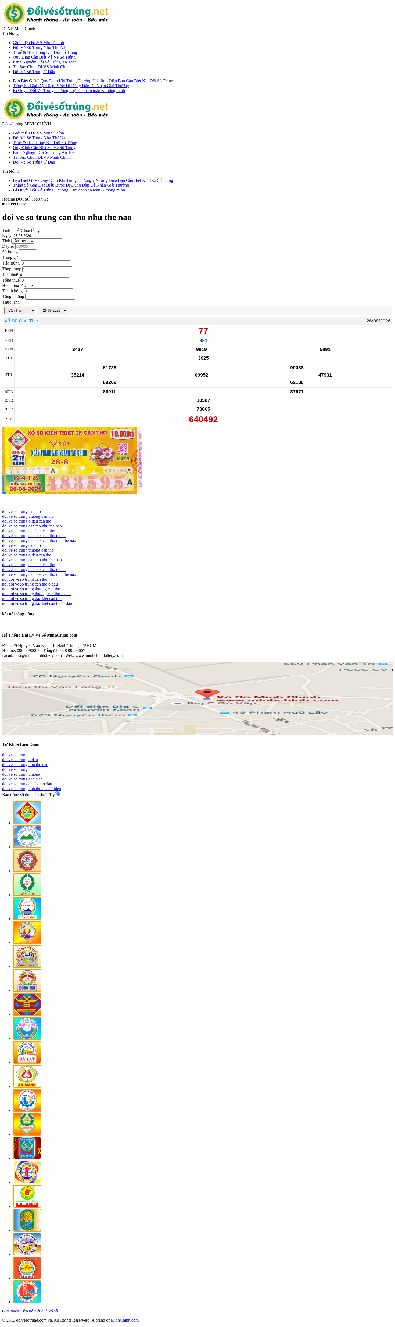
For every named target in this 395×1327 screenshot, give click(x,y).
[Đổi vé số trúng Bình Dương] (27, 1206)
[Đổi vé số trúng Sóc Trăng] (27, 1158)
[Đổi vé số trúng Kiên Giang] (27, 966)
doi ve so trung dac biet (22, 779)
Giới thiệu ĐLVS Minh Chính (38, 42)
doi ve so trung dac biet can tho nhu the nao (39, 540)
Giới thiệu (10, 1311)
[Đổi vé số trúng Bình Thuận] (27, 1182)
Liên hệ (26, 1311)
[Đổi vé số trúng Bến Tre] (27, 894)
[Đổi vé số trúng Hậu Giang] (27, 1038)
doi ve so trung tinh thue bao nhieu (31, 788)
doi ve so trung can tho (21, 511)
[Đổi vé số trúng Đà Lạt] (27, 1062)
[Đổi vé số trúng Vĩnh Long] (27, 1014)
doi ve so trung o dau (20, 759)
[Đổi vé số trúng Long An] (27, 1134)
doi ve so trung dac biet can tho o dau (34, 535)
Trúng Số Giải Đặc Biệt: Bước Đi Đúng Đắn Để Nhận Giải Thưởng (71, 85)
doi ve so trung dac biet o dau (27, 784)
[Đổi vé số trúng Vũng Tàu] (27, 1254)
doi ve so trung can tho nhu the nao (32, 526)
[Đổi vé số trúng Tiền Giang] (27, 918)
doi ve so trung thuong (21, 774)
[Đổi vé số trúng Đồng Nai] (27, 990)
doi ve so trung (14, 755)
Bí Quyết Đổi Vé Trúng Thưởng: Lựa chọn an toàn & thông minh (69, 90)
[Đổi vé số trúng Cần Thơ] (27, 823)
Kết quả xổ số (46, 1311)
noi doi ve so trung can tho (24, 579)
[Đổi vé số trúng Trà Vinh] (27, 1230)
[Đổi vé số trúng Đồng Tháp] (27, 870)
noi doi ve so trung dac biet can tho (32, 598)
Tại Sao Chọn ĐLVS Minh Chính (42, 67)
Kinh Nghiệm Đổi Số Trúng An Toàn (45, 62)
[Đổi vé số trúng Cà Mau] (27, 942)
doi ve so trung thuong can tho (28, 516)
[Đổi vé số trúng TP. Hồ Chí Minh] (27, 1278)
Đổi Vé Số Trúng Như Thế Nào (40, 47)
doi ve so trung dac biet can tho (28, 530)
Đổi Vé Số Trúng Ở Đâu (34, 71)
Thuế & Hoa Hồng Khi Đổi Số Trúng (45, 52)
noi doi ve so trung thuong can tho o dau (36, 593)
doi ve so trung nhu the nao (25, 764)
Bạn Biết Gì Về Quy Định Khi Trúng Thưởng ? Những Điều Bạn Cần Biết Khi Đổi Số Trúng (93, 81)
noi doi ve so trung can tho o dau (30, 584)
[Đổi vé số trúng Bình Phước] (27, 1302)
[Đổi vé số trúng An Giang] (27, 1086)
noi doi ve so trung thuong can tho (31, 589)
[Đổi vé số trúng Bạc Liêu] (27, 1110)
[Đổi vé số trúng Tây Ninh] (27, 847)
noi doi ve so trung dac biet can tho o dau (37, 603)
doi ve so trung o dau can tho (26, 521)
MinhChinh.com (125, 1320)
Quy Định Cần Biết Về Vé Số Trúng (44, 57)
